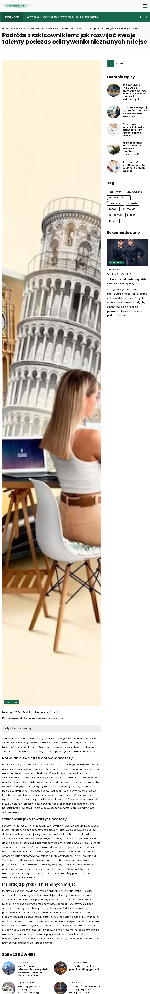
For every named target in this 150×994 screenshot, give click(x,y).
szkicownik (115, 215)
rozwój (113, 209)
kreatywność (134, 192)
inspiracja (115, 192)
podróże (132, 203)
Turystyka (11, 702)
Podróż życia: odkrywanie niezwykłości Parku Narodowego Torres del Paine (33, 971)
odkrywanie (116, 203)
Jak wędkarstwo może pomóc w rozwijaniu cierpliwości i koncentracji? (132, 148)
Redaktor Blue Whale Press (39, 712)
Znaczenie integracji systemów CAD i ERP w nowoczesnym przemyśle (135, 111)
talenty (113, 221)
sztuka (131, 215)
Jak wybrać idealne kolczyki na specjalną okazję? (56, 16)
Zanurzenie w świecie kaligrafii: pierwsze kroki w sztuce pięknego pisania (133, 130)
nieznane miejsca (119, 197)
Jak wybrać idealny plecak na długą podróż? (85, 968)
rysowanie (129, 209)
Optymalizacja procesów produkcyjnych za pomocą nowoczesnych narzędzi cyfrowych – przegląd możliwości (124, 288)
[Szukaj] (110, 63)
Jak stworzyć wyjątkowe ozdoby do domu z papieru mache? (134, 166)
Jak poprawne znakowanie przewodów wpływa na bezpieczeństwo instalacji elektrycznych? (134, 92)
